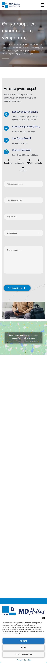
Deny (23, 648)
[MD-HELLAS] (11, 5)
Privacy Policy (22, 660)
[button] (43, 618)
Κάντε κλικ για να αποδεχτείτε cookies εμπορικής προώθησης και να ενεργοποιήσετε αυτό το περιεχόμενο (23, 338)
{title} (29, 660)
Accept (23, 641)
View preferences (23, 654)
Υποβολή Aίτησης (15, 288)
